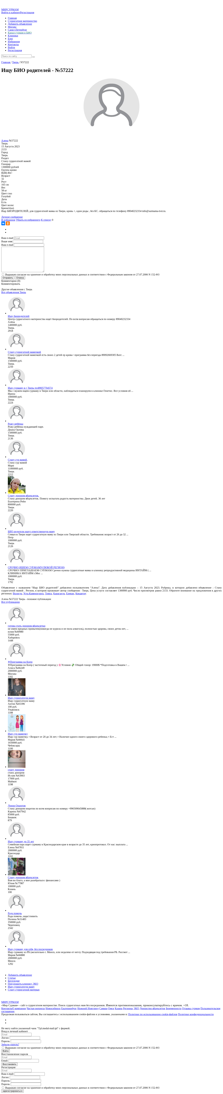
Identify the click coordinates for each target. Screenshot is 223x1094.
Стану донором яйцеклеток (23, 877)
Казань (118, 1008)
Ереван (70, 593)
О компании (19, 1008)
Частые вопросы (36, 1008)
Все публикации (10, 602)
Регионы (128, 1008)
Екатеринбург (69, 1008)
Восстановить (9, 1064)
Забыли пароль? (10, 1044)
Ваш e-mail (7, 238)
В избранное (8, 219)
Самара (103, 1008)
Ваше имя (6, 241)
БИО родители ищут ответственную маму (31, 531)
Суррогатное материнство (22, 21)
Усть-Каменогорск (33, 593)
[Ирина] (16, 385)
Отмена (20, 278)
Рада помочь (15, 913)
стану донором (16, 769)
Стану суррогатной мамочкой (24, 352)
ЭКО (136, 1008)
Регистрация (27, 12)
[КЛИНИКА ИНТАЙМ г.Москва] (16, 564)
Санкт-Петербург (17, 29)
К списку (46, 219)
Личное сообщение (12, 217)
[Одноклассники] (8, 223)
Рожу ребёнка (15, 423)
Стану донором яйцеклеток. (23, 495)
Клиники (13, 35)
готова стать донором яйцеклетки (26, 625)
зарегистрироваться (12, 1091)
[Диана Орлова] (16, 420)
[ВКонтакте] (3, 223)
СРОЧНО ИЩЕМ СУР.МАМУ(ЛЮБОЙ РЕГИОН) (36, 567)
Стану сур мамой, (18, 459)
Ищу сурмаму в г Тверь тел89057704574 (30, 388)
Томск (48, 593)
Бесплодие (14, 980)
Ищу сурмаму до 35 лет (21, 841)
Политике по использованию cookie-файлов (152, 1014)
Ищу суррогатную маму (21, 698)
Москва (12, 26)
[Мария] (16, 349)
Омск (111, 1008)
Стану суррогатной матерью (24, 989)
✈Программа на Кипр (20, 661)
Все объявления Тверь (13, 292)
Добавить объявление (20, 24)
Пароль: (5, 1041)
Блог (10, 38)
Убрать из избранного (28, 219)
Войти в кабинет (10, 12)
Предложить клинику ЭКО (23, 983)
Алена (4, 140)
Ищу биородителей (18, 316)
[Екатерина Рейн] (16, 492)
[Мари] (16, 456)
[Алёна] (16, 313)
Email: (4, 1060)
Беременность (173, 1008)
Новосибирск (53, 1008)
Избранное (14, 41)
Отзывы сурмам (191, 1008)
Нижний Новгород (88, 1008)
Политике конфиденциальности (196, 1014)
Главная (12, 18)
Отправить (8, 278)
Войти (11, 47)
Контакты (13, 44)
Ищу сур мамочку (18, 733)
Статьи (12, 978)
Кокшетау (80, 593)
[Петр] (16, 528)
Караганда (59, 593)
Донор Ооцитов (17, 805)
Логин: (5, 1037)
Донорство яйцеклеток (152, 1008)
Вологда (17, 593)
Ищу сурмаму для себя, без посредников (30, 949)
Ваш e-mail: (7, 1073)
